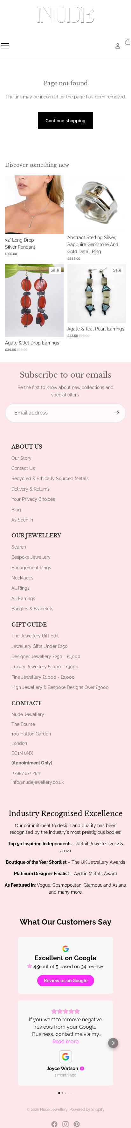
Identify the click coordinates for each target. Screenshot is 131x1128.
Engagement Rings (31, 567)
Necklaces (22, 577)
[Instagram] (65, 1124)
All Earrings (23, 598)
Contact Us (23, 468)
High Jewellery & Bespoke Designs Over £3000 (60, 687)
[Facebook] (54, 1124)
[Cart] (128, 42)
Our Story (21, 458)
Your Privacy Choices (33, 499)
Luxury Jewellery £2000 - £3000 (45, 666)
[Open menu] (5, 46)
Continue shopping (65, 120)
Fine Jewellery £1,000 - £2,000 (43, 677)
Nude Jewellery (53, 1109)
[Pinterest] (76, 1124)
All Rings (20, 588)
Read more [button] (65, 1042)
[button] (18, 1043)
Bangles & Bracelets (32, 608)
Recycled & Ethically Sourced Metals (50, 478)
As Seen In (22, 519)
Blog (16, 509)
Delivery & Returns (30, 489)
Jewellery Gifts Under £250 (39, 646)
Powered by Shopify (87, 1109)
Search (18, 547)
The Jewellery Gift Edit (35, 635)
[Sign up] (116, 413)
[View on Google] (65, 1056)
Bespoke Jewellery (31, 557)
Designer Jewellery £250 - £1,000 (45, 656)
